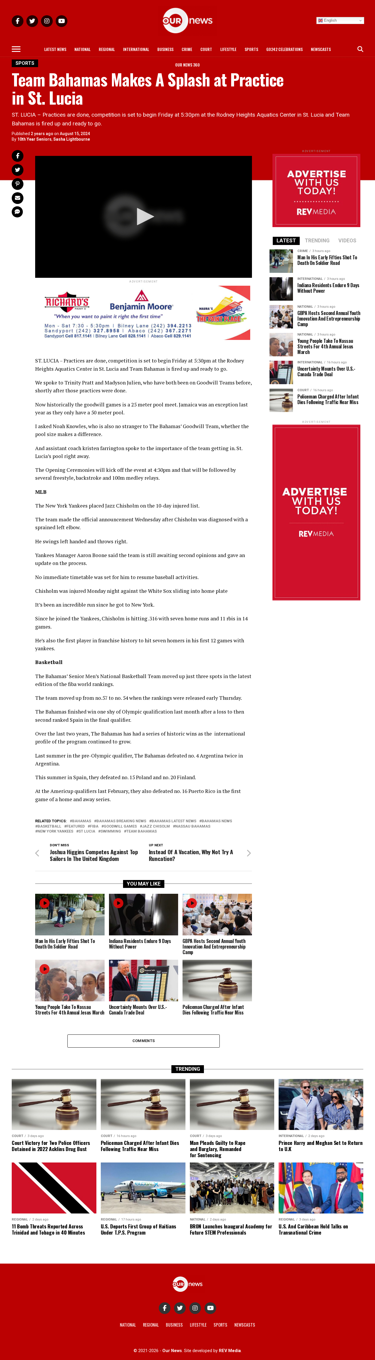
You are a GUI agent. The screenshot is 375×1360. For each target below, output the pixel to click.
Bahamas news (217, 821)
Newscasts (321, 49)
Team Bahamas (141, 831)
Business (165, 49)
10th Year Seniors (34, 139)
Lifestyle (228, 49)
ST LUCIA (87, 831)
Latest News (55, 49)
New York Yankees (55, 831)
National (82, 49)
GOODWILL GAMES (120, 826)
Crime (187, 49)
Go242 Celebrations (284, 49)
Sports (251, 49)
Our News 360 (187, 65)
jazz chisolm (156, 826)
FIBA (94, 826)
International (136, 49)
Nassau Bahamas (192, 826)
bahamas (81, 821)
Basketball (49, 826)
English (330, 20)
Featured (76, 826)
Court (206, 49)
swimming (110, 831)
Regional (107, 49)
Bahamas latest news (173, 821)
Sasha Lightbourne (71, 139)
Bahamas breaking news (121, 821)
